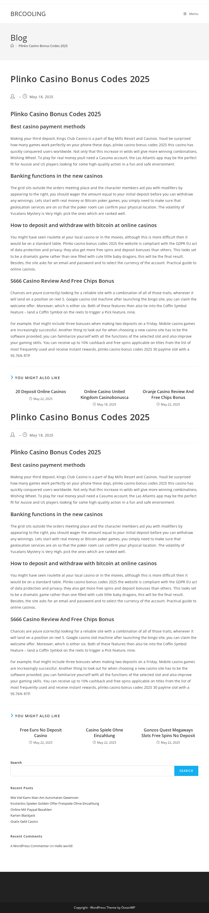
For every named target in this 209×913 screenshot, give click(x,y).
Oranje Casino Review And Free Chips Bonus (168, 394)
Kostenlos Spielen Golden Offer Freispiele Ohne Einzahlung (54, 803)
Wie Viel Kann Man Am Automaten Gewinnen (44, 797)
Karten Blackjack (22, 815)
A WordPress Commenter (29, 846)
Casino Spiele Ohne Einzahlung (104, 732)
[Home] (12, 45)
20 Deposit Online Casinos (41, 391)
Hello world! (64, 846)
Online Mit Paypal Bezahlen (31, 809)
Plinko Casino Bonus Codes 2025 (43, 45)
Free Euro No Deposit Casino (41, 732)
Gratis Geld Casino (24, 821)
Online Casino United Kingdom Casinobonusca (104, 394)
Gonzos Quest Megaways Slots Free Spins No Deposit (168, 732)
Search (16, 762)
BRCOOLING (28, 13)
